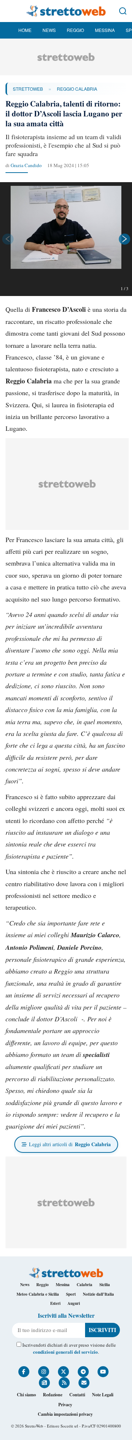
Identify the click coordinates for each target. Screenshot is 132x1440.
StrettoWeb (28, 89)
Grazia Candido (26, 165)
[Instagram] (43, 1371)
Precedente (7, 239)
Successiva (124, 239)
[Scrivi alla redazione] (83, 1382)
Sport (71, 1294)
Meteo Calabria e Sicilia (37, 1294)
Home (25, 30)
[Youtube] (103, 1371)
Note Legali (102, 1395)
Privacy (65, 1404)
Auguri (73, 1303)
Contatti (77, 1395)
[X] (63, 1371)
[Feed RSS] (64, 1382)
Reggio (75, 30)
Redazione (52, 1395)
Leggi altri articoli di (70, 1144)
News (49, 30)
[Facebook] (23, 1371)
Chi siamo (26, 1395)
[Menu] (9, 11)
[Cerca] (122, 11)
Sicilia (104, 1285)
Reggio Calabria (77, 89)
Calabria (84, 1285)
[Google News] (44, 1382)
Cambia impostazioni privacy (65, 1414)
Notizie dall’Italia (98, 1294)
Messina (105, 30)
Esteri (55, 1303)
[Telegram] (83, 1371)
